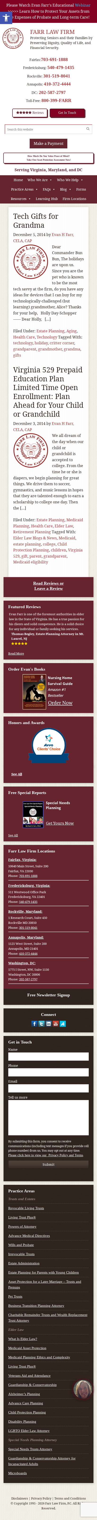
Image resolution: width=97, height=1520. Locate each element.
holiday (41, 343)
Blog (63, 189)
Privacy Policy (41, 1498)
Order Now (60, 702)
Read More (16, 653)
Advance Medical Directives (29, 1236)
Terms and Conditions (70, 1498)
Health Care (24, 337)
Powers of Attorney (22, 1226)
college (49, 544)
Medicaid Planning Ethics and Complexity (39, 1357)
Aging (71, 331)
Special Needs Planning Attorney (32, 1440)
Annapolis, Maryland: (26, 937)
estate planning (27, 544)
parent (35, 556)
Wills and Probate (21, 1245)
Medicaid (67, 538)
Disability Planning (22, 1421)
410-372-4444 (57, 83)
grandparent (24, 349)
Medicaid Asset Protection (27, 1348)
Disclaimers (19, 1498)
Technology (47, 337)
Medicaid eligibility (30, 562)
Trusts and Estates (21, 1199)
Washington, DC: (22, 963)
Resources (18, 198)
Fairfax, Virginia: (22, 859)
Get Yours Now (60, 823)
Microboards (17, 1473)
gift (24, 556)
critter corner (62, 343)
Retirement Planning (32, 531)
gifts (17, 355)
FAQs (47, 189)
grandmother (50, 349)
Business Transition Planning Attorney (36, 1306)
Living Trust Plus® (22, 1217)
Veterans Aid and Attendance (29, 1375)
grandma (72, 349)
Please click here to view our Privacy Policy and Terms (45, 1155)
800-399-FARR (56, 100)
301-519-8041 (56, 75)
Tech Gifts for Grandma (35, 220)
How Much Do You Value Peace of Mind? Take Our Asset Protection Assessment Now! (49, 158)
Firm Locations (74, 198)
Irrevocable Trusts (21, 1254)
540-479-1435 (60, 67)
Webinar (83, 5)
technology (23, 343)
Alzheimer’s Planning (24, 1394)
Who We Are (38, 180)
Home (18, 180)
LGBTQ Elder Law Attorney (29, 1431)
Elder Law (64, 526)
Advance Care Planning (25, 1403)
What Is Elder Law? (22, 1339)
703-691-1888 (54, 59)
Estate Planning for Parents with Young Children (43, 1272)
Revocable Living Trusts (26, 1208)
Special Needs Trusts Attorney (30, 1449)
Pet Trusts (15, 1296)
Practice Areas (22, 189)
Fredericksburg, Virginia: (29, 885)
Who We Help (68, 180)
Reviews (38, 112)
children (58, 550)
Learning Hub (47, 198)
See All (16, 774)
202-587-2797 (52, 92)
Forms (81, 189)
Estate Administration (24, 1263)
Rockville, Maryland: (25, 911)
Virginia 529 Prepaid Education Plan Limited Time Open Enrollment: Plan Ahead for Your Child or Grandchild (48, 392)
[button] (6, 18)
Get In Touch (67, 112)
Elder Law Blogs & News (35, 538)
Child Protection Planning (27, 1412)
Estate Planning (50, 331)
